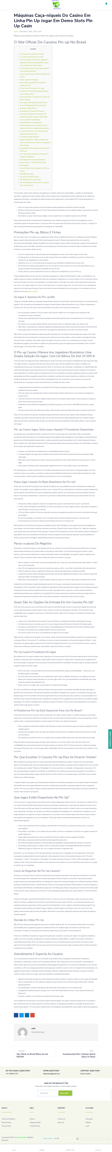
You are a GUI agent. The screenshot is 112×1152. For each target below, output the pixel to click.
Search (32, 1119)
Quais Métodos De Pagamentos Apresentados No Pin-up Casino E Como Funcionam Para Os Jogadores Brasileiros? (34, 125)
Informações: (24, 165)
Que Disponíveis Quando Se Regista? (32, 160)
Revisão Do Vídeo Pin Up (28, 108)
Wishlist (88, 1122)
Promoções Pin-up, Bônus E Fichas (32, 54)
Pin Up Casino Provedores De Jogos (32, 88)
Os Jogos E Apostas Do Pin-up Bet (31, 57)
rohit (39, 31)
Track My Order (35, 1126)
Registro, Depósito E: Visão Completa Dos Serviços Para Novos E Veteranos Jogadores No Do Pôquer (35, 142)
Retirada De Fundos (26, 174)
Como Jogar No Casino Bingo (30, 120)
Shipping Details (35, 1122)
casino (16, 31)
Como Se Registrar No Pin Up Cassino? (33, 105)
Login (87, 1126)
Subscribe (89, 1119)
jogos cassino (33, 291)
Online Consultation (110, 739)
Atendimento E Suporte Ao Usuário (32, 111)
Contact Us (61, 1119)
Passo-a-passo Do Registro (29, 80)
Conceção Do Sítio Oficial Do (29, 137)
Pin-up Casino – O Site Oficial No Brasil (33, 162)
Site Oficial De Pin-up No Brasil (30, 180)
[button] (105, 4)
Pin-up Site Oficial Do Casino (29, 177)
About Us (61, 1122)
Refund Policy (6, 1122)
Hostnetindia (21, 1137)
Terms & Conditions (8, 1119)
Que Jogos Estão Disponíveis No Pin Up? (33, 102)
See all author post (38, 1032)
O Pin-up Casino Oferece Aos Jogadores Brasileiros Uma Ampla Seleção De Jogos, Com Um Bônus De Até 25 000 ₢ (34, 62)
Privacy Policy (6, 1126)
